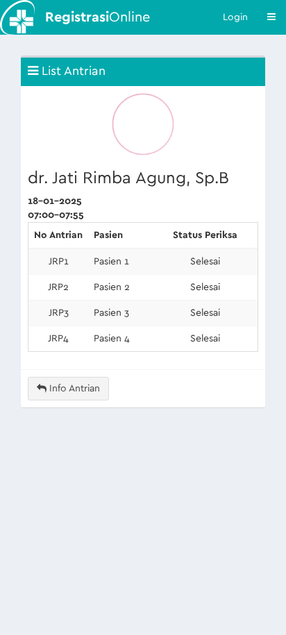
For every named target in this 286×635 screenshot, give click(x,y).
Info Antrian (73, 388)
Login (235, 17)
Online (97, 17)
